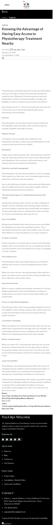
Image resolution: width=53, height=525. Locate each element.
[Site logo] (26, 5)
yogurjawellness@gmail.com (14, 512)
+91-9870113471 (11, 508)
